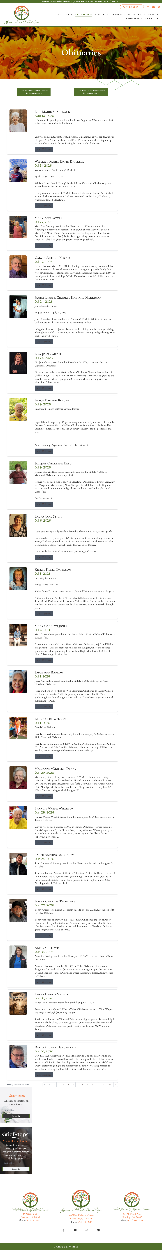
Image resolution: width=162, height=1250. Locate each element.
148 (110, 1084)
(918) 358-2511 (113, 1)
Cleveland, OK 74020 (81, 1218)
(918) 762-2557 (33, 1220)
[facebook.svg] (63, 1230)
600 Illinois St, (30, 1213)
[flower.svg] (98, 1230)
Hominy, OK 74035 (132, 1217)
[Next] (115, 1084)
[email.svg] (75, 1230)
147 (104, 1084)
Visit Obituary (44, 149)
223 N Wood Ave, (132, 1214)
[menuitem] (65, 14)
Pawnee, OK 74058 (30, 1217)
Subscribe (16, 1116)
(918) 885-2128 (135, 1220)
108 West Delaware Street (81, 1215)
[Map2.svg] (86, 1230)
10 (92, 1084)
